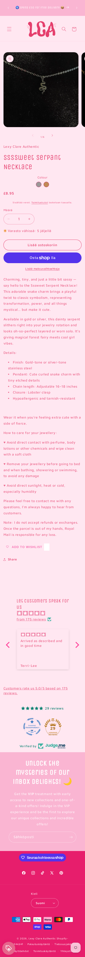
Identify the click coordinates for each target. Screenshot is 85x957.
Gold (46, 184)
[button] (9, 29)
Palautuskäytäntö (38, 944)
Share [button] (12, 559)
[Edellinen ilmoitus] (8, 8)
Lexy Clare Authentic (42, 938)
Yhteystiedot (68, 951)
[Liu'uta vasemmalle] (32, 135)
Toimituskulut (39, 202)
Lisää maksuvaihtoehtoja (42, 268)
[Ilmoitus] (77, 8)
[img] (45, 613)
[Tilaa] (71, 837)
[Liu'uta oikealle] (52, 135)
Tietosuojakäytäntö (67, 944)
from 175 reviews (31, 619)
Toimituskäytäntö (44, 951)
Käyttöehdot (21, 951)
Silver (38, 184)
